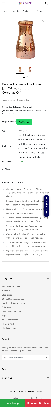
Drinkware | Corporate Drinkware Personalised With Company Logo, (33, 148)
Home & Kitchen (9, 323)
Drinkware (22, 130)
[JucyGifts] (25, 3)
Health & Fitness (9, 327)
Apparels (6, 290)
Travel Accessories (10, 319)
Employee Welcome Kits (12, 286)
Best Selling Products (21, 11)
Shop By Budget (34, 157)
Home (4, 11)
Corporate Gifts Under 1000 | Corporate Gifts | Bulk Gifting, (32, 139)
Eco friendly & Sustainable (13, 303)
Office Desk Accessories (13, 298)
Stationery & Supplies (11, 311)
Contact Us (24, 121)
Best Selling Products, (28, 135)
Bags (4, 315)
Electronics (7, 294)
